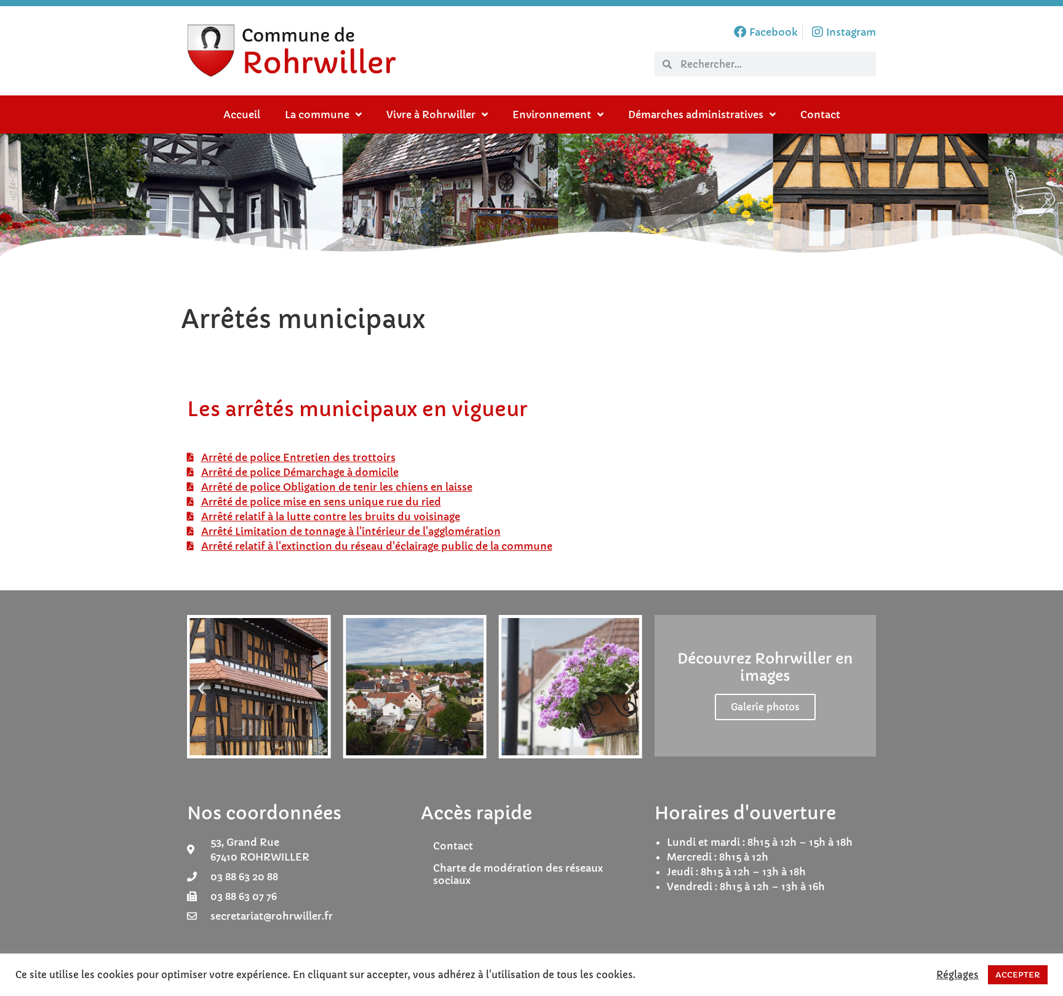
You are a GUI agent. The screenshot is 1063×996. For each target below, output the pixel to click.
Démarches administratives (695, 114)
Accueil (241, 114)
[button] (201, 688)
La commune (317, 114)
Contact (820, 114)
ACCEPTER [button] (1017, 975)
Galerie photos (765, 707)
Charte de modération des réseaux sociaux (518, 874)
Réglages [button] (957, 975)
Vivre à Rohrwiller (431, 114)
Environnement (551, 114)
